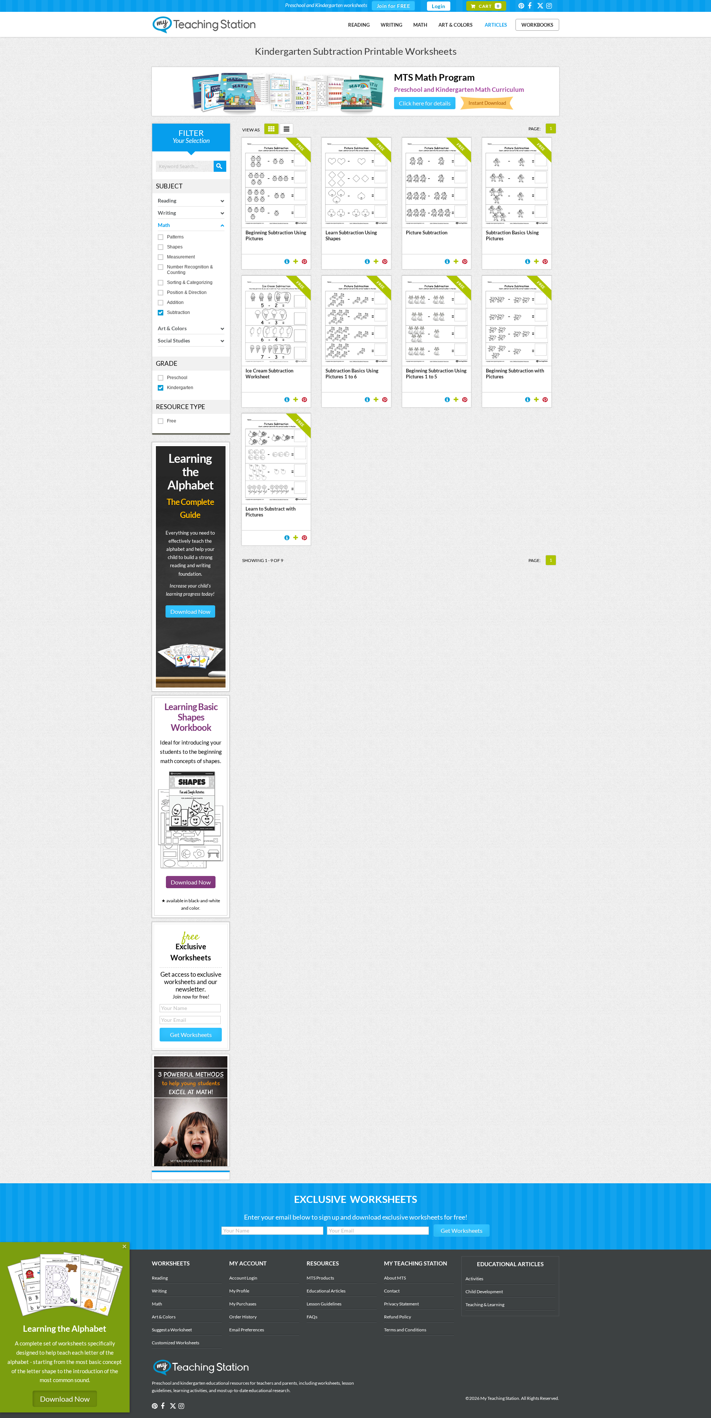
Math (420, 25)
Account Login (243, 1278)
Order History (243, 1317)
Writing (391, 25)
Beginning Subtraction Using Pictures (276, 235)
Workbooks (537, 25)
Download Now (190, 611)
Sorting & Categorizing (190, 282)
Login (438, 6)
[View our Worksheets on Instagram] (550, 6)
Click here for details (425, 103)
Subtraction (178, 312)
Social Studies (174, 340)
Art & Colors (455, 25)
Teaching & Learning (484, 1304)
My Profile (239, 1291)
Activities (474, 1278)
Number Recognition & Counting (190, 269)
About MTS (395, 1278)
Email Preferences (246, 1329)
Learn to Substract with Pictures (271, 512)
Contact (392, 1291)
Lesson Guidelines (324, 1304)
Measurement (181, 257)
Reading (359, 25)
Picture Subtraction (426, 232)
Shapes (175, 247)
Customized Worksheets (175, 1342)
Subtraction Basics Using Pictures (512, 235)
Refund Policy (397, 1317)
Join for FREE (393, 6)
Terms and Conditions (405, 1329)
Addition (175, 302)
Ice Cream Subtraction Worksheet (269, 373)
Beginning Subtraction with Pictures (515, 373)
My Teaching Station (204, 25)
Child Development (484, 1291)
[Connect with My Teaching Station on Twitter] (541, 5)
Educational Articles (326, 1291)
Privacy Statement (401, 1304)
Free (171, 421)
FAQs (312, 1317)
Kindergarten (180, 387)
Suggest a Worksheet (172, 1329)
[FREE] (276, 361)
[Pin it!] (304, 261)
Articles (496, 25)
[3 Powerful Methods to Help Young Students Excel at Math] (190, 1164)
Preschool (177, 377)
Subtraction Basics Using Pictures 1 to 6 (352, 373)
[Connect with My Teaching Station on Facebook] (532, 6)
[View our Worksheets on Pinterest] (522, 6)
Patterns (175, 237)
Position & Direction (187, 292)
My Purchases (242, 1304)
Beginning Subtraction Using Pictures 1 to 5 (436, 373)
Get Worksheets (191, 1034)
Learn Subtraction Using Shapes (351, 235)
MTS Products (320, 1278)
